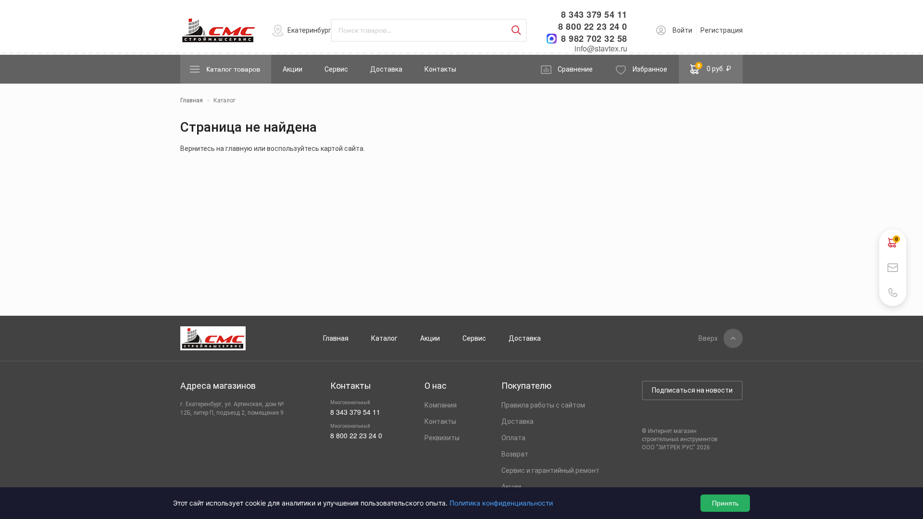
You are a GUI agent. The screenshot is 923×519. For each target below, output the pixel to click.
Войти (682, 30)
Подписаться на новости (692, 390)
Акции (292, 69)
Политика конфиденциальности (501, 503)
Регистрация (721, 30)
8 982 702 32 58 (594, 39)
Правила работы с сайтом (543, 405)
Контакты (440, 69)
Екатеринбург (309, 30)
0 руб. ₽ (715, 67)
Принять (725, 503)
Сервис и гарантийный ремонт (550, 470)
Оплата (513, 438)
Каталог (384, 338)
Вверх (708, 338)
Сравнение (575, 69)
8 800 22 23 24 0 (592, 27)
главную (238, 148)
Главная (336, 338)
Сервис (336, 69)
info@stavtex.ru (600, 48)
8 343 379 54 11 (594, 15)
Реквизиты (442, 438)
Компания (440, 405)
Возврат (514, 454)
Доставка (386, 69)
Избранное (650, 69)
